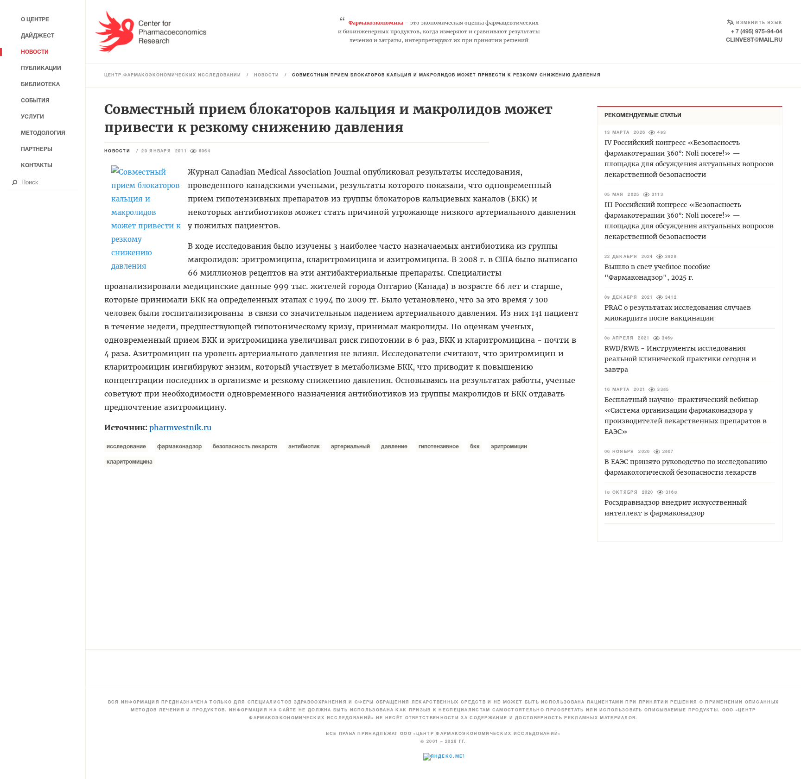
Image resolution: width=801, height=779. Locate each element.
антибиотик (304, 446)
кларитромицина (130, 462)
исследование (126, 446)
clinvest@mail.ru (754, 40)
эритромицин (509, 446)
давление (394, 446)
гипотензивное (439, 446)
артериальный (350, 446)
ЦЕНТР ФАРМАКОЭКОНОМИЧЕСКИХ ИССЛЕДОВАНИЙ (172, 75)
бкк (475, 446)
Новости (266, 75)
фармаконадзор (179, 446)
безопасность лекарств (245, 446)
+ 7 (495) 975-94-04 (756, 31)
